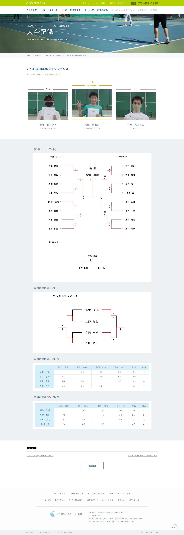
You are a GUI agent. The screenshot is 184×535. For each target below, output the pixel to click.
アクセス (86, 3)
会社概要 (29, 532)
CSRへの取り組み (75, 500)
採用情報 (154, 10)
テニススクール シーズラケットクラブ (35, 3)
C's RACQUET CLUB (66, 514)
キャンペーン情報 (99, 3)
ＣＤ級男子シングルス (52, 74)
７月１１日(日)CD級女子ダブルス (40, 456)
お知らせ (112, 3)
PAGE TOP (175, 525)
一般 (39, 74)
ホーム (29, 55)
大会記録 (58, 55)
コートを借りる (50, 10)
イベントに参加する (71, 10)
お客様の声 (142, 10)
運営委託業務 (44, 532)
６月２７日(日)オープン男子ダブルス (142, 456)
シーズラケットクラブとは (122, 10)
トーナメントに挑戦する (96, 10)
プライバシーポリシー (64, 532)
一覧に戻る (92, 466)
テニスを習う (32, 10)
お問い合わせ (123, 3)
